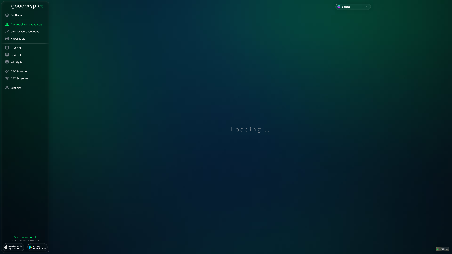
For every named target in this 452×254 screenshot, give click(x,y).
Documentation (23, 237)
